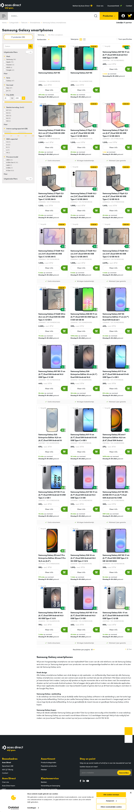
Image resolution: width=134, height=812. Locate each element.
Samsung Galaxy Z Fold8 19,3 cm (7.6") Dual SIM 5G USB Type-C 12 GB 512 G (115, 253)
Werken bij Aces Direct (81, 6)
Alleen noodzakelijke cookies (111, 807)
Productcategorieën (48, 762)
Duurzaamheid (113, 6)
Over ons (100, 6)
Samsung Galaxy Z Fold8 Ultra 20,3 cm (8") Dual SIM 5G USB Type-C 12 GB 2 (51, 133)
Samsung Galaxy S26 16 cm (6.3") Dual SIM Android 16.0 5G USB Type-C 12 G (83, 558)
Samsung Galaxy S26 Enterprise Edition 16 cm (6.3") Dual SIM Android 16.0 (84, 374)
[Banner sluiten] (130, 792)
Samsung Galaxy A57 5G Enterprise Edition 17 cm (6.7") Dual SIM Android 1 (116, 317)
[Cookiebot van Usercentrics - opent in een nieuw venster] (13, 807)
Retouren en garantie (49, 789)
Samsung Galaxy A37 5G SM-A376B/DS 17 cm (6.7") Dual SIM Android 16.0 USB (115, 495)
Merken (44, 769)
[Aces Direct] (10, 6)
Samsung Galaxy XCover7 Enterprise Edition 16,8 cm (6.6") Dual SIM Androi (114, 437)
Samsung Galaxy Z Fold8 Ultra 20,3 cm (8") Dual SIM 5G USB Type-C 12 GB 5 (51, 317)
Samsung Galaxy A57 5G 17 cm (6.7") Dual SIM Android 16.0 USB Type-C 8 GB (116, 55)
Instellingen (31, 808)
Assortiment (48, 758)
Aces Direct (9, 778)
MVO (4, 789)
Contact (129, 6)
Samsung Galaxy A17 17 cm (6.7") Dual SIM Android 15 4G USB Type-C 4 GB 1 (116, 374)
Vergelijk (43, 46)
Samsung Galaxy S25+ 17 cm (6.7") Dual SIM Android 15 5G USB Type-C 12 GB (116, 615)
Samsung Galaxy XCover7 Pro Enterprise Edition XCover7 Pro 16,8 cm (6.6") (52, 558)
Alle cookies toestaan (111, 795)
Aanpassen (110, 801)
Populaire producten (49, 766)
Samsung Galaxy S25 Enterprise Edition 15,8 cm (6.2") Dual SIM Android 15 (50, 437)
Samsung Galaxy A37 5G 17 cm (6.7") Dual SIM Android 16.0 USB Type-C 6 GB (84, 495)
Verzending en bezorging (50, 785)
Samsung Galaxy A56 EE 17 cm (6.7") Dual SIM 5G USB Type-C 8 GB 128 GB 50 (84, 317)
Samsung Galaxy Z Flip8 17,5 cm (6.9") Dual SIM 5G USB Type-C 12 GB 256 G (83, 133)
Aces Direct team (8, 785)
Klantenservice (50, 778)
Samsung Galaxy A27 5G (49, 72)
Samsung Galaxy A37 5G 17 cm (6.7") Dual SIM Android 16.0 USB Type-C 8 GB (84, 615)
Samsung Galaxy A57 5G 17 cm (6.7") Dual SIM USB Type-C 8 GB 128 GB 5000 (116, 558)
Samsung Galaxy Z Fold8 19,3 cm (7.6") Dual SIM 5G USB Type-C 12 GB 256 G (83, 196)
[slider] (3, 133)
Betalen (44, 782)
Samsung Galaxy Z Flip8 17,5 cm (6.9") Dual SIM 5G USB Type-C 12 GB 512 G (115, 196)
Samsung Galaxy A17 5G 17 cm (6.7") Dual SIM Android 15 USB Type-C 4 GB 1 (52, 495)
